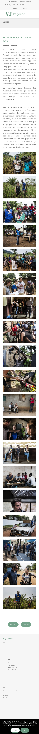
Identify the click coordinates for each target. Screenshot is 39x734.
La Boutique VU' (12, 667)
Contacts (32, 5)
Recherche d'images (14, 663)
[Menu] (33, 14)
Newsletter (15, 8)
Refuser (24, 730)
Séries (6, 21)
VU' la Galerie (12, 669)
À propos (5, 693)
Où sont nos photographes (10, 691)
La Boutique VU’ (10, 5)
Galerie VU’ (20, 5)
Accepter (15, 730)
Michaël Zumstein (10, 45)
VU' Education (12, 665)
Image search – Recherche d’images (20, 1)
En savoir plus (30, 725)
